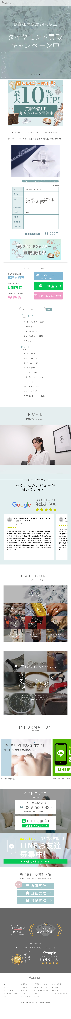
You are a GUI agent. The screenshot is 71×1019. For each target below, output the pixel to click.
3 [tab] (37, 75)
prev (28, 268)
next (42, 268)
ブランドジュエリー (50, 181)
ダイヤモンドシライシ (31, 181)
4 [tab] (40, 75)
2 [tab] (34, 75)
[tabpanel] (35, 39)
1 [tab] (31, 75)
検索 (48, 309)
